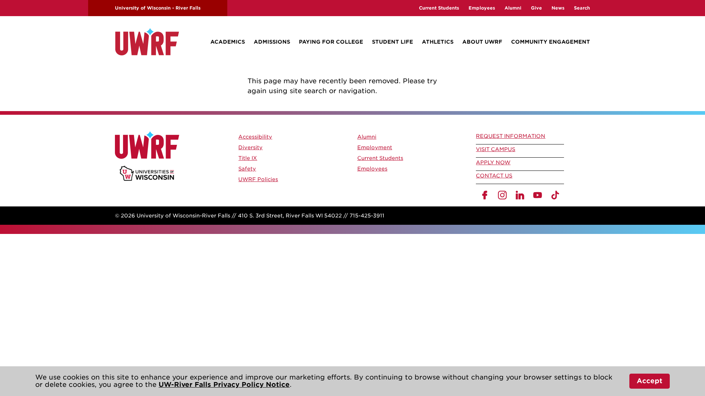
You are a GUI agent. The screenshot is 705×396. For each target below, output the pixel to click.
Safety (247, 169)
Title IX (247, 158)
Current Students (439, 8)
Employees (482, 8)
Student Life (392, 42)
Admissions (272, 42)
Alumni (513, 8)
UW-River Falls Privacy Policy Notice (224, 384)
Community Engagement (550, 42)
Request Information (510, 136)
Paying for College (331, 42)
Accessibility (255, 137)
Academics (227, 42)
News (558, 8)
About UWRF (482, 42)
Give (536, 8)
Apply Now (493, 162)
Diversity (250, 147)
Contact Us (494, 176)
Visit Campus (495, 149)
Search (582, 8)
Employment (374, 147)
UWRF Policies (258, 179)
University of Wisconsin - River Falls (157, 8)
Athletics (437, 42)
